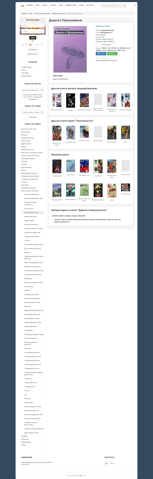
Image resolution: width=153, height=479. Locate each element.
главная (23, 462)
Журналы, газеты (27, 150)
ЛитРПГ (27, 290)
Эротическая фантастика (33, 415)
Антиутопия (28, 208)
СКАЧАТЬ (101, 53)
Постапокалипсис (30, 338)
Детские (24, 135)
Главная (30, 5)
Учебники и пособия (28, 188)
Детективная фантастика (33, 244)
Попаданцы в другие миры (34, 334)
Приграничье (105, 33)
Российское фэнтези (32, 352)
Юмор (23, 445)
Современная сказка (31, 368)
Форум (81, 5)
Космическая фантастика (33, 282)
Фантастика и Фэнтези (42, 13)
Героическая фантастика (33, 228)
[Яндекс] (34, 44)
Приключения (26, 167)
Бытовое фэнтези (31, 224)
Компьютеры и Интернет (30, 155)
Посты (23, 70)
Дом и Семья (25, 141)
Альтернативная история (33, 198)
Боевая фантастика (58, 13)
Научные (24, 161)
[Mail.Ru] (26, 44)
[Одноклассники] (30, 44)
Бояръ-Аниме (29, 220)
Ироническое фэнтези (32, 267)
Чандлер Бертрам (107, 30)
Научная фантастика (31, 318)
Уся (25, 395)
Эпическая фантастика (32, 407)
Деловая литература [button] (49, 10)
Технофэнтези (29, 387)
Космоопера (28, 286)
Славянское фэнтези (32, 360)
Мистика (27, 306)
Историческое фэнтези (33, 274)
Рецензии (25, 73)
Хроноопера (28, 402)
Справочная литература (30, 176)
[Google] (37, 44)
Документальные (27, 138)
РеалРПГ (27, 349)
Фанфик (24, 436)
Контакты (90, 5)
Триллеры (25, 185)
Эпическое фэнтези (31, 410)
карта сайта (42, 462)
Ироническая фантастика (33, 263)
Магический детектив (32, 302)
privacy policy (25, 464)
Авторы (53, 5)
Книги (37, 5)
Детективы (25, 132)
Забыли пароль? (33, 54)
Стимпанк (28, 379)
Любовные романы (28, 158)
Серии (61, 5)
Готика (26, 240)
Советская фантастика (32, 364)
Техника (24, 182)
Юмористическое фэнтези (34, 429)
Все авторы (33, 99)
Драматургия (26, 144)
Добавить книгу (71, 5)
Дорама (27, 252)
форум (29, 462)
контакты (35, 462)
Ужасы (26, 391)
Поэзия (24, 164)
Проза (23, 170)
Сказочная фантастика (32, 356)
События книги (106, 45)
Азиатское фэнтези (31, 194)
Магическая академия (32, 298)
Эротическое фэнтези (32, 418)
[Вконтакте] (22, 44)
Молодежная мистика (32, 314)
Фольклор (25, 439)
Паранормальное (30, 326)
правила (49, 462)
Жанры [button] (44, 5)
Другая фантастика (31, 433)
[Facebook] (41, 44)
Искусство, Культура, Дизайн (32, 153)
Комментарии (26, 67)
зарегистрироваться (62, 222)
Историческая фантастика (34, 271)
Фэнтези (27, 399)
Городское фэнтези (31, 236)
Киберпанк (28, 278)
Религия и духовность (29, 173)
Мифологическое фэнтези (34, 310)
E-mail (112, 463)
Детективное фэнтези (32, 248)
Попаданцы (28, 330)
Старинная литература (29, 179)
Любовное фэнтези (31, 294)
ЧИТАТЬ (113, 53)
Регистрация (32, 49)
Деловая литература (73, 10)
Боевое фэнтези (30, 216)
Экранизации (26, 76)
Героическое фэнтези (32, 232)
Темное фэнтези (30, 383)
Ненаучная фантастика (32, 322)
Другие (24, 147)
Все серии (32, 117)
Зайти (33, 38)
